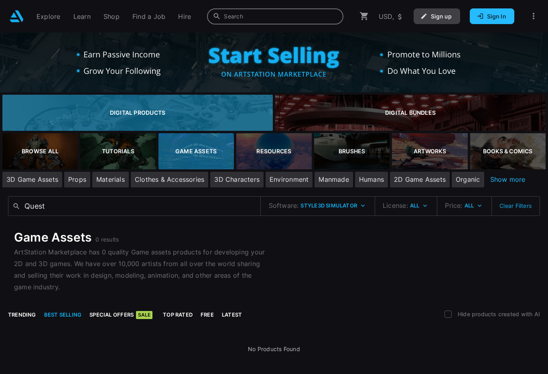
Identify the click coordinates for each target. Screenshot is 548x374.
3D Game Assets (32, 179)
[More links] (533, 16)
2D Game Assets (420, 179)
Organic (468, 179)
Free (207, 314)
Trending (22, 314)
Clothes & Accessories (169, 179)
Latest (232, 314)
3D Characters (237, 179)
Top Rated (178, 314)
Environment (289, 179)
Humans (371, 179)
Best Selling (63, 314)
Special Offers (119, 314)
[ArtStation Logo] (17, 16)
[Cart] (364, 16)
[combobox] (275, 16)
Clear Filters (515, 205)
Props (77, 179)
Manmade (334, 179)
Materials (110, 179)
